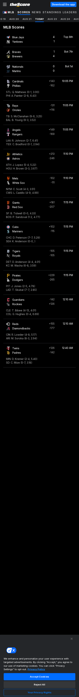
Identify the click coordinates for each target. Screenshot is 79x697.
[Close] (72, 639)
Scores (23, 12)
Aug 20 (14, 18)
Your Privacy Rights (39, 692)
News (36, 12)
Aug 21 (27, 18)
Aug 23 (52, 18)
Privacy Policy (36, 669)
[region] (39, 666)
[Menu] (4, 4)
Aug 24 (65, 18)
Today (39, 18)
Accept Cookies (39, 676)
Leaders (70, 12)
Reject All (39, 684)
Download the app (63, 4)
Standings (52, 12)
